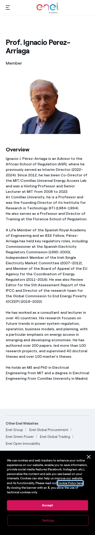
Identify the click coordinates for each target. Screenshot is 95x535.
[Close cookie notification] (89, 457)
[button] (8, 7)
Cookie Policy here (70, 483)
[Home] (48, 8)
